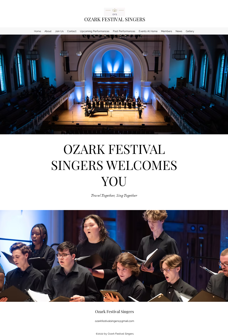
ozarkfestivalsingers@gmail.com (114, 321)
